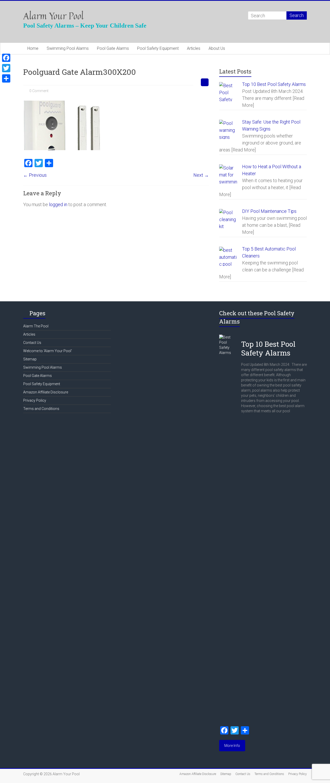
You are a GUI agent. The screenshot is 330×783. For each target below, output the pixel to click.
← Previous (35, 175)
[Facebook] (6, 58)
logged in (58, 204)
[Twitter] (6, 68)
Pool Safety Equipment (158, 48)
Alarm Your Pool (53, 16)
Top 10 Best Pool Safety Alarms (268, 348)
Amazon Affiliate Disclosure (45, 392)
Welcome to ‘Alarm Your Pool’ (47, 351)
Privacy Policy (34, 400)
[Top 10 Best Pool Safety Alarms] (228, 337)
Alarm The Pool (35, 326)
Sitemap (30, 359)
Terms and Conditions (41, 409)
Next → (201, 175)
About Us (217, 48)
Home (32, 48)
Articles (193, 48)
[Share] (6, 78)
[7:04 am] (243, 337)
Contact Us (32, 343)
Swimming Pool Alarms (68, 48)
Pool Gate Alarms (113, 48)
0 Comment (38, 91)
